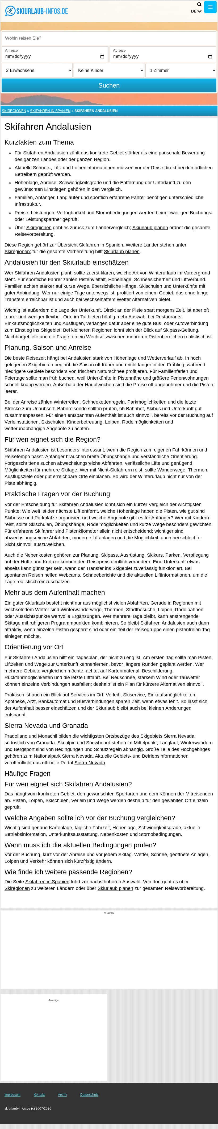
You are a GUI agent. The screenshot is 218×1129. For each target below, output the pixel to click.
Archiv (62, 1095)
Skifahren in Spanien (50, 111)
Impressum (12, 1095)
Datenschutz (89, 1095)
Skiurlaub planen (150, 227)
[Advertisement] (109, 952)
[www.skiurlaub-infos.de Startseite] (37, 11)
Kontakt (39, 1095)
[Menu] (210, 7)
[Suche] (199, 4)
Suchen (109, 85)
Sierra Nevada (89, 762)
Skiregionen (14, 111)
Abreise (119, 50)
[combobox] (109, 38)
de (193, 11)
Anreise (11, 50)
